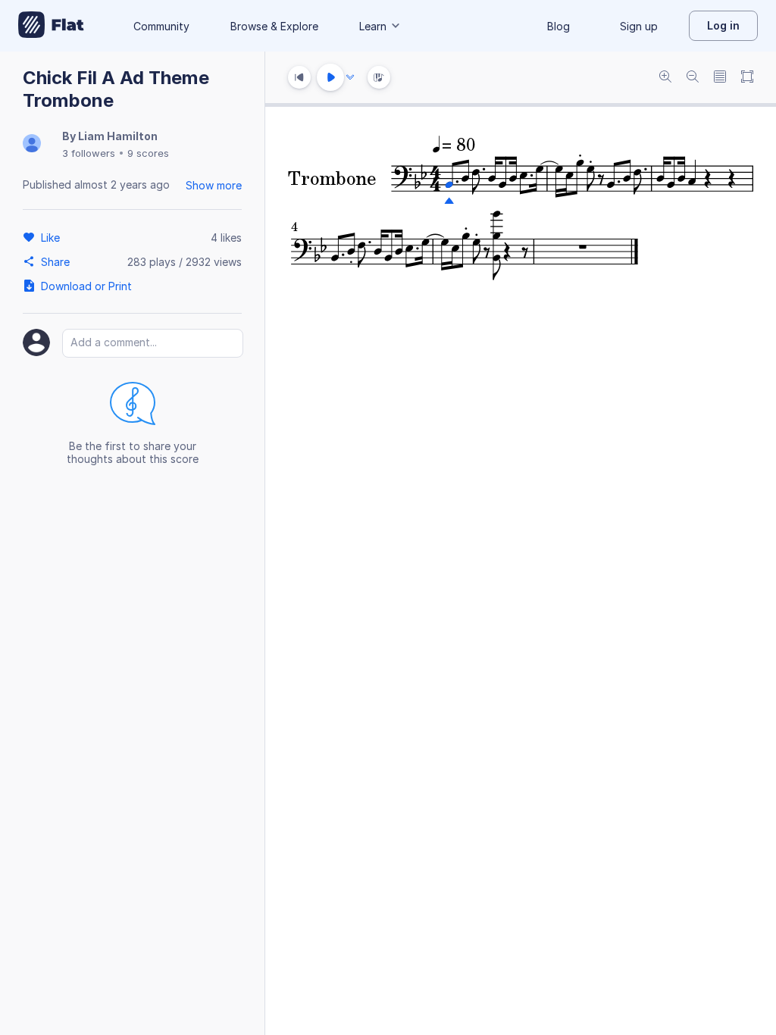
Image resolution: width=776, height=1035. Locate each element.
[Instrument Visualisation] (379, 77)
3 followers (88, 153)
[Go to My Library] (51, 25)
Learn (372, 26)
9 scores (148, 153)
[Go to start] (299, 77)
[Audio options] (350, 77)
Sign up (639, 26)
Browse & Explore (274, 26)
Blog (558, 26)
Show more (214, 185)
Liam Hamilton (118, 136)
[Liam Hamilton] (32, 144)
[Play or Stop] (330, 77)
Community (161, 26)
